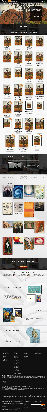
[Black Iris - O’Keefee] (7, 190)
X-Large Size (10, 147)
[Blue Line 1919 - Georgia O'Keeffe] (29, 190)
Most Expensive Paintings (17, 365)
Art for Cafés (25, 357)
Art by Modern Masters (11, 177)
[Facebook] (42, 405)
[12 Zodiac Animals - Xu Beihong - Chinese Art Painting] (18, 207)
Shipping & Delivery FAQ (27, 401)
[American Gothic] (18, 227)
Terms (25, 404)
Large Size (18, 63)
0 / (41, 1)
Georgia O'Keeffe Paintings (19, 177)
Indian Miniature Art (5, 355)
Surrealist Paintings (5, 361)
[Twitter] (41, 405)
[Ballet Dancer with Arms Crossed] (39, 227)
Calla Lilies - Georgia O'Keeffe (39, 198)
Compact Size (40, 46)
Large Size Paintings (30, 3)
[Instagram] (43, 405)
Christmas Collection (16, 367)
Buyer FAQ (25, 402)
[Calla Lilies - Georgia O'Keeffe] (39, 191)
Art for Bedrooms (26, 352)
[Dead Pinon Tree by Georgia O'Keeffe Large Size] (18, 57)
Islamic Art (4, 354)
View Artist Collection (36, 16)
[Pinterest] (44, 405)
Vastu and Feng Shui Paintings (17, 373)
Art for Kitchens (26, 353)
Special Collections (9, 3)
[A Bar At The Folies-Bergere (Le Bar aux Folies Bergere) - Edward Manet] (39, 206)
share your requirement (15, 298)
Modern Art (4, 356)
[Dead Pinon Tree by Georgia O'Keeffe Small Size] (7, 41)
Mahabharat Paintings (16, 364)
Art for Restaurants (26, 355)
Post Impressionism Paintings (6, 359)
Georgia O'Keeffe (35, 14)
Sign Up (14, 1)
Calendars (41, 3)
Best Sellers (37, 3)
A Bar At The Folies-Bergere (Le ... (39, 211)
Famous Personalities (16, 370)
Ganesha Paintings (16, 355)
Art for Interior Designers (38, 353)
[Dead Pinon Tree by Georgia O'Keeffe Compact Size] (40, 41)
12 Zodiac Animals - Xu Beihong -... (18, 213)
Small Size (7, 46)
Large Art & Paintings (16, 369)
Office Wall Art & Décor (29, 177)
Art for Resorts (26, 356)
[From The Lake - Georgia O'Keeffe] (29, 243)
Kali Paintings (15, 372)
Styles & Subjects (4, 3)
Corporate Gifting (37, 352)
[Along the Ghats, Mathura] (7, 224)
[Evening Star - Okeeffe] (18, 240)
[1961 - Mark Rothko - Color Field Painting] (29, 209)
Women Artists (25, 178)
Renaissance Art (5, 360)
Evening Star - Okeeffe (18, 244)
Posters (26, 3)
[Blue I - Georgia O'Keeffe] (18, 191)
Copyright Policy (26, 405)
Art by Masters (21, 3)
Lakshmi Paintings (16, 356)
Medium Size (7, 62)
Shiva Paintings (15, 354)
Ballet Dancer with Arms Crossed (39, 233)
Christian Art (15, 361)
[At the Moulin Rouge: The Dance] (29, 224)
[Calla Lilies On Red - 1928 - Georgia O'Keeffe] (7, 245)
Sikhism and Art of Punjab (17, 371)
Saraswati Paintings (16, 357)
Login (12, 1)
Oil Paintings (34, 177)
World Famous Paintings (16, 362)
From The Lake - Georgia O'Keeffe (28, 249)
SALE (44, 3)
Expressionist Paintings (6, 352)
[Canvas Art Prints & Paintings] (11, 387)
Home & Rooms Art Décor (16, 3)
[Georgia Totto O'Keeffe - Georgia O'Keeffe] (39, 241)
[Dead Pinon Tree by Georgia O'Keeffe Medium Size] (29, 73)
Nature (24, 177)
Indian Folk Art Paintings (16, 366)
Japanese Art (15, 359)
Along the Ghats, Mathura (7, 228)
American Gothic (18, 233)
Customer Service (26, 407)
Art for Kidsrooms (26, 354)
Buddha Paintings (16, 353)
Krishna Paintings (16, 352)
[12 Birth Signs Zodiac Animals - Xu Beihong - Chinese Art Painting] (7, 208)
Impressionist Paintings (6, 353)
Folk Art (4, 357)
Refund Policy (25, 403)
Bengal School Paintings (16, 360)
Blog (34, 3)
